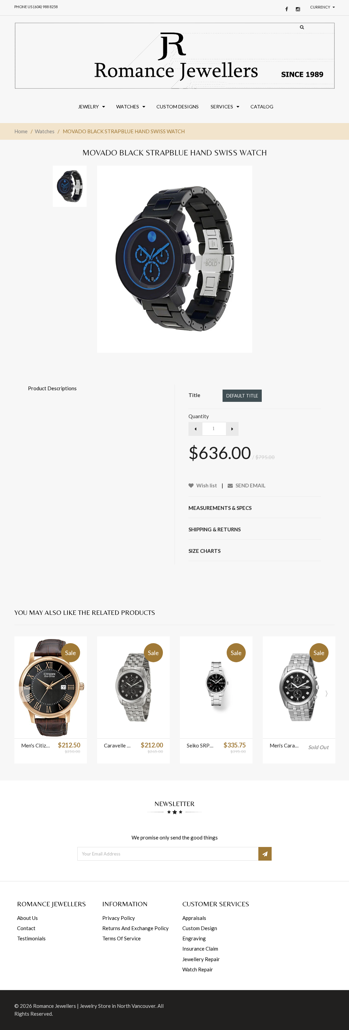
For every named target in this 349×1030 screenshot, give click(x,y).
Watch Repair (197, 969)
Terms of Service (121, 938)
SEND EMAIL (249, 485)
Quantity (198, 416)
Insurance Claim (200, 948)
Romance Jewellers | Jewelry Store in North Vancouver (94, 1006)
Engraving (194, 938)
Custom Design (199, 928)
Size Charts (204, 551)
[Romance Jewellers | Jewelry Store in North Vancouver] (174, 55)
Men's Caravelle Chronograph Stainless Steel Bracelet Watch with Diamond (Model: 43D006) (285, 745)
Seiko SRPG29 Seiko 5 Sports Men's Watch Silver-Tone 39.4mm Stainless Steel (202, 745)
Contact (26, 928)
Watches (45, 131)
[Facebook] (285, 9)
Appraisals (194, 918)
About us (27, 918)
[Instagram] (296, 9)
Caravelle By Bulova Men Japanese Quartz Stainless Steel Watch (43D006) (119, 745)
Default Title (242, 395)
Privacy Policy (118, 918)
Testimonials (31, 938)
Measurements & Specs (220, 508)
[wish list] (59, 729)
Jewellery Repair (201, 959)
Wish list (206, 485)
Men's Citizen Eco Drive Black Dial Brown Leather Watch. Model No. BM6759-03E (36, 745)
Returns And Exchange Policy (135, 928)
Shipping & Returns (214, 529)
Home (21, 131)
